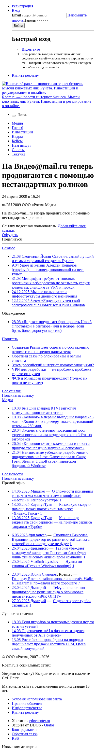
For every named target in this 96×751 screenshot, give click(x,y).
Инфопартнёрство (27, 708)
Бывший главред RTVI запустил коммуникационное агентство (44, 410)
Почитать (10, 339)
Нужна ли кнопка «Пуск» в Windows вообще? (47, 563)
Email (16, 15)
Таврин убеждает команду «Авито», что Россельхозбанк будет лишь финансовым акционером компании (49, 552)
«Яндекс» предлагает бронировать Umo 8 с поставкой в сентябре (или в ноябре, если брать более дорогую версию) (52, 326)
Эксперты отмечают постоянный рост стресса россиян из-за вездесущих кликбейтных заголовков (52, 434)
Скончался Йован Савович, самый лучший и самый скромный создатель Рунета (53, 258)
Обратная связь (24, 734)
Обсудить (10, 235)
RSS (15, 738)
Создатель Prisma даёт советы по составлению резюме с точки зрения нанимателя (50, 349)
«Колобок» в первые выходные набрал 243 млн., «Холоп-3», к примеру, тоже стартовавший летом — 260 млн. (53, 421)
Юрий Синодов (44, 574)
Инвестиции (22, 132)
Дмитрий (38, 587)
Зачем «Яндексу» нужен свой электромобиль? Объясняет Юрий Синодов (48, 302)
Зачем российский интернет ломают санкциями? (53, 365)
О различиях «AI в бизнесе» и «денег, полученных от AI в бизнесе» (48, 633)
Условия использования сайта (37, 699)
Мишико (38, 491)
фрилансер (38, 535)
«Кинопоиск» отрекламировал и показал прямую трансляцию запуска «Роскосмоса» (51, 445)
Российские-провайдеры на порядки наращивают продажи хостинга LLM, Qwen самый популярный (49, 644)
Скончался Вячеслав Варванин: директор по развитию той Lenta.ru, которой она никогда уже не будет (51, 539)
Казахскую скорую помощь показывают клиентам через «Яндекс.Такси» (51, 508)
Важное (8, 248)
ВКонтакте (31, 49)
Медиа (17, 123)
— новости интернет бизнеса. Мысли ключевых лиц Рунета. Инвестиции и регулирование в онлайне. (46, 101)
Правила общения (27, 703)
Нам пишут (21, 145)
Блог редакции (24, 729)
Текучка (18, 154)
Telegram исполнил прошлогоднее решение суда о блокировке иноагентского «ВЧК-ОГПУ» (48, 591)
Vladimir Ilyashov (45, 561)
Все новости (12, 474)
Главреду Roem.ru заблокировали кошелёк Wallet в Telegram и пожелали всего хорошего (53, 581)
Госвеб (17, 128)
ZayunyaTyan (41, 504)
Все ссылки (11, 391)
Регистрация (22, 6)
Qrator (49, 725)
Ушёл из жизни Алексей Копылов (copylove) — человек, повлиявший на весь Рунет (48, 269)
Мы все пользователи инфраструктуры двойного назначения (44, 294)
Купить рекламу (25, 75)
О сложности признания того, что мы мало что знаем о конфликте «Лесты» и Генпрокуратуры (52, 495)
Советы (18, 150)
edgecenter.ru (39, 721)
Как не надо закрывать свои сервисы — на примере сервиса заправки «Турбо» (52, 522)
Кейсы (17, 141)
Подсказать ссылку (18, 395)
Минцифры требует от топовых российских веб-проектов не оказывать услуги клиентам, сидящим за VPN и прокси (51, 282)
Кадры (17, 136)
